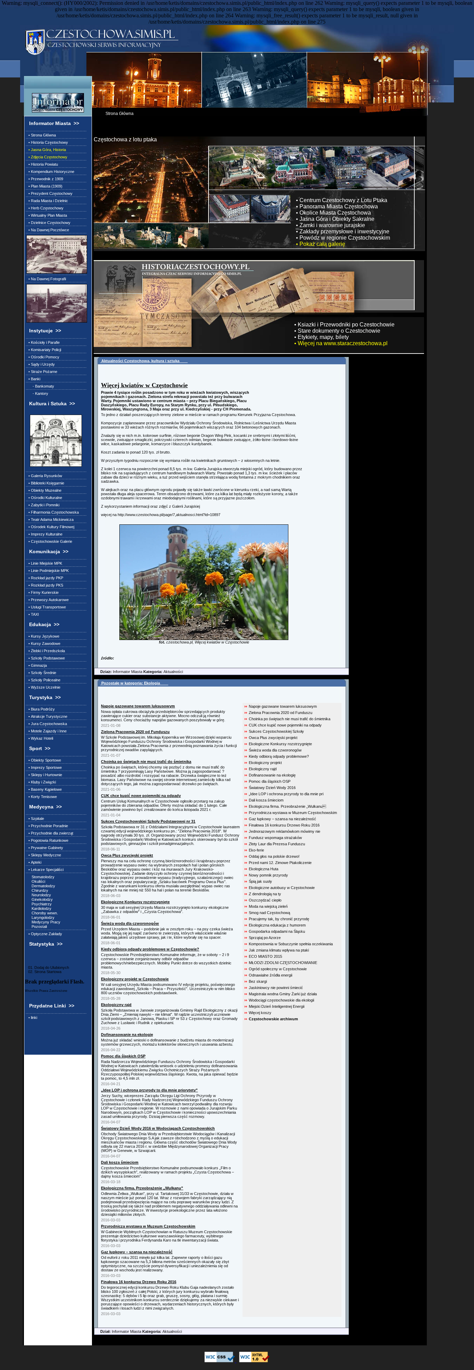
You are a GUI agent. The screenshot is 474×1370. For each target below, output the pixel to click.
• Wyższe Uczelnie (43, 687)
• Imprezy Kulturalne (44, 534)
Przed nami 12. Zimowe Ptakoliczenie (280, 863)
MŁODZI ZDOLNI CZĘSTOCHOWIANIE (283, 963)
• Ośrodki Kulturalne (44, 498)
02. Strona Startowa (43, 972)
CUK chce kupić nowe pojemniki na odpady (285, 725)
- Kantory (37, 393)
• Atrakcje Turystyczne (46, 716)
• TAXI (32, 614)
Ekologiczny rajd (263, 769)
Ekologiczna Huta (263, 869)
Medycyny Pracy (43, 922)
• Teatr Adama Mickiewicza (50, 519)
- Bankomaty (40, 386)
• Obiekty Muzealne (43, 490)
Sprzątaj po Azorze (265, 938)
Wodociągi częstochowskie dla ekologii (281, 1000)
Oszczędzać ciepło (265, 900)
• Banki (33, 379)
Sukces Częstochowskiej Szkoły (276, 731)
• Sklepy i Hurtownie (44, 775)
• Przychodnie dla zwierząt (49, 833)
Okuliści (35, 881)
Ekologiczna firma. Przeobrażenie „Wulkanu (287, 806)
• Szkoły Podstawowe (45, 658)
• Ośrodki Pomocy (42, 357)
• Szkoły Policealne (43, 680)
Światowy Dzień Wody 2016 (272, 788)
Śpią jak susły (260, 881)
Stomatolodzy (40, 877)
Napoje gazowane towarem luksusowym (283, 706)
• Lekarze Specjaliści (45, 869)
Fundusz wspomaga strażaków (275, 838)
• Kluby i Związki (41, 782)
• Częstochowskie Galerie (49, 541)
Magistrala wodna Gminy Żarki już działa (283, 994)
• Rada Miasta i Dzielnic (47, 201)
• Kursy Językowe (42, 636)
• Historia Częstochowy (47, 142)
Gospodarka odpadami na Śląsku (277, 931)
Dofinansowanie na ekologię (272, 775)
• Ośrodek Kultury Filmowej (50, 527)
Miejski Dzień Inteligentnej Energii (276, 1006)
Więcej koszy (260, 1013)
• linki (31, 1017)
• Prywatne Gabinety (44, 848)
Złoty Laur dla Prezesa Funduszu (277, 844)
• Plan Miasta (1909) (44, 186)
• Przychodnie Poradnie (47, 826)
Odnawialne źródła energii (270, 975)
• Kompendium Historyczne (50, 171)
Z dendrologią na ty (265, 894)
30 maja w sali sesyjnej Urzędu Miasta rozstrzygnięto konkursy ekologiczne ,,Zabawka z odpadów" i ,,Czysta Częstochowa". (165, 909)
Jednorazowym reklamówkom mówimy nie (284, 831)
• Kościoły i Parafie (43, 342)
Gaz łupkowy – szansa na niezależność (282, 819)
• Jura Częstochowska (46, 724)
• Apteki (33, 862)
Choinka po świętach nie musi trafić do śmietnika (289, 719)
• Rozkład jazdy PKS (44, 585)
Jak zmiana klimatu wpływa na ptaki (279, 950)
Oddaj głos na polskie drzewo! (274, 856)
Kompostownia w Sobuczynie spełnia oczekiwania (291, 944)
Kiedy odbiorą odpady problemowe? (279, 756)
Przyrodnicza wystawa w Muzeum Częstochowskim (293, 813)
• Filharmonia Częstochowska (52, 512)
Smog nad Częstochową (269, 913)
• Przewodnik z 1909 (44, 179)
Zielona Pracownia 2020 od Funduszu (280, 713)
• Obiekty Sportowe (43, 760)
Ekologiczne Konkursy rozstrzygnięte (280, 744)
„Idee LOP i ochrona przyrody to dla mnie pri (286, 794)
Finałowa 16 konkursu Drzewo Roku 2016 (284, 825)
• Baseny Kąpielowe (44, 789)
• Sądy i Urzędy (40, 364)
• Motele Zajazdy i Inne (46, 731)
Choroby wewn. (42, 913)
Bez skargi (258, 981)
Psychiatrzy (39, 904)
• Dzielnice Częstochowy (48, 223)
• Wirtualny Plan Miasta (46, 215)
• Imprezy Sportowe (44, 767)
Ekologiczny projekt (265, 763)
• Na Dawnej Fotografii (46, 279)
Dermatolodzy (40, 886)
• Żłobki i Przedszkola (45, 651)
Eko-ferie (256, 850)
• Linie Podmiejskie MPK (47, 570)
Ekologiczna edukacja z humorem (277, 925)
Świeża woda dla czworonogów (275, 750)
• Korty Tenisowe (41, 797)
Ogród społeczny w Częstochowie (278, 969)
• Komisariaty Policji (43, 350)
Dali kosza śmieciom (266, 800)
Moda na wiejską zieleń (268, 906)
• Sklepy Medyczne (43, 855)
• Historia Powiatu (42, 164)
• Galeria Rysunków (44, 476)
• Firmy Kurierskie (42, 592)
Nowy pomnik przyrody (268, 875)
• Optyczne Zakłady (44, 934)
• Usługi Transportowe (46, 607)
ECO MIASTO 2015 (265, 956)
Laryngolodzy (40, 917)
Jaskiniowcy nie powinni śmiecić (276, 988)
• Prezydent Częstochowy (49, 193)
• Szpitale (35, 818)
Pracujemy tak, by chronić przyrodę (279, 919)
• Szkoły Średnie (41, 673)
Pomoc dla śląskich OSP (269, 781)
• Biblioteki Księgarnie (45, 483)
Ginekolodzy (39, 899)
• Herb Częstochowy (45, 208)
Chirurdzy (37, 890)
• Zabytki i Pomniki (42, 505)
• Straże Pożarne (41, 372)
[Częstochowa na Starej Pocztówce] (55, 254)
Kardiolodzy (38, 908)
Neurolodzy (38, 895)
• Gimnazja (36, 665)
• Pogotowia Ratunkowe (47, 840)
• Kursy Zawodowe (43, 643)
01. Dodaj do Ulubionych (47, 967)
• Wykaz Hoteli (39, 738)
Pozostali (36, 926)
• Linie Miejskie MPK (44, 563)
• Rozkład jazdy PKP (44, 578)
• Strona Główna (41, 135)
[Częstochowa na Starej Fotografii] (55, 303)
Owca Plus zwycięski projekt (273, 738)
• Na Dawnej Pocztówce (47, 230)
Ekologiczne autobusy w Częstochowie (282, 888)
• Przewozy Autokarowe (47, 600)
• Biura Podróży (40, 709)
